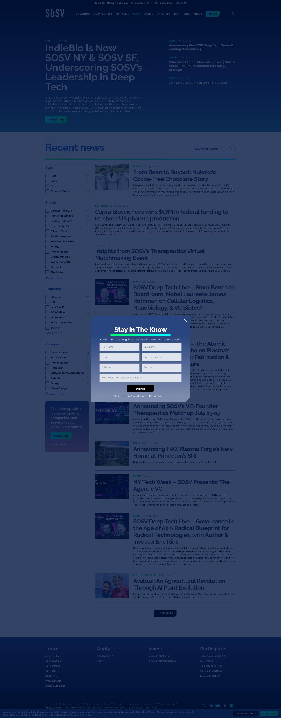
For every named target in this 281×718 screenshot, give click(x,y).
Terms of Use (155, 396)
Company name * (153, 357)
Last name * (150, 347)
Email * (105, 357)
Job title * (107, 367)
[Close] (185, 321)
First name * (108, 347)
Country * (149, 367)
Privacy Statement (138, 396)
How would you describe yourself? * (122, 377)
